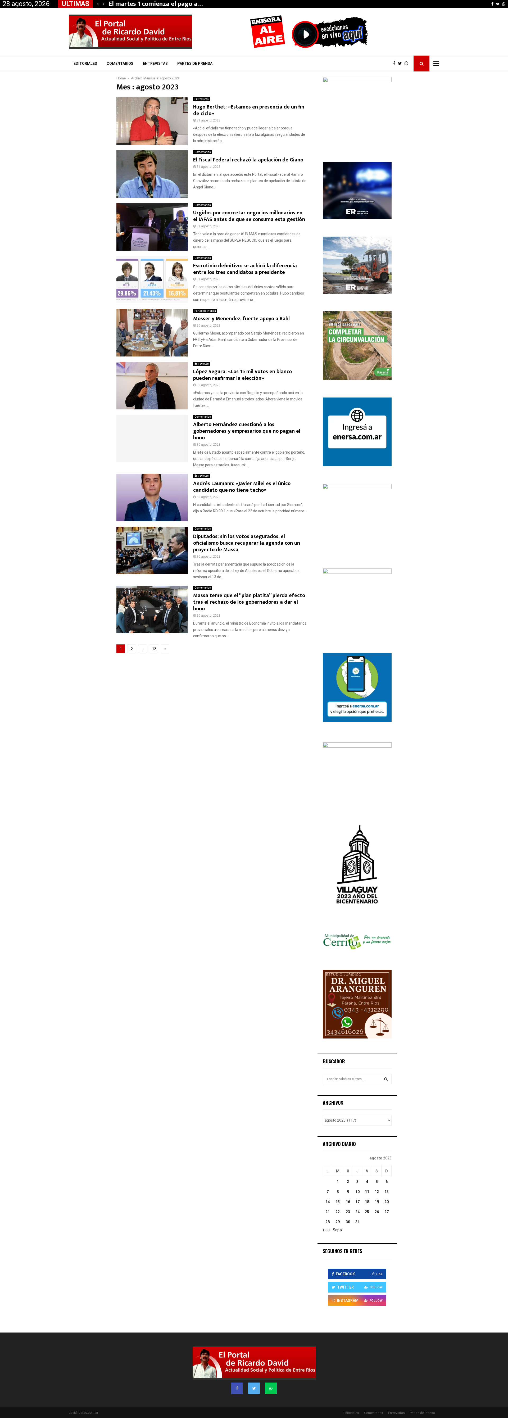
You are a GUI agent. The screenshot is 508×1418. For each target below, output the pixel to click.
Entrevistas (155, 63)
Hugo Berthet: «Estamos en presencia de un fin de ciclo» (248, 110)
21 (327, 1212)
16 (348, 1202)
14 (327, 1202)
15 (337, 1202)
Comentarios (120, 63)
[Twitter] (401, 63)
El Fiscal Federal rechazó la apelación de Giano (248, 159)
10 (357, 1192)
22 (337, 1212)
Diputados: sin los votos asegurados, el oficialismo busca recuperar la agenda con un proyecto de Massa (246, 543)
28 (327, 1222)
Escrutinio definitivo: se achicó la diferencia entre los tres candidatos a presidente (245, 269)
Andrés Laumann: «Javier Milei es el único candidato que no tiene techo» (242, 487)
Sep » (337, 1230)
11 (367, 1192)
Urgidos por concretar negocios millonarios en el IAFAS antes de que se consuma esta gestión (249, 216)
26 (377, 1212)
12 (154, 649)
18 (367, 1202)
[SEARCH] (386, 1079)
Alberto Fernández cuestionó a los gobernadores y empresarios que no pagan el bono (246, 431)
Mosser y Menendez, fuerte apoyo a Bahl (241, 318)
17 (357, 1202)
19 (377, 1202)
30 (348, 1222)
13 (386, 1192)
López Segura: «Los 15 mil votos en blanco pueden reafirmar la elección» (242, 375)
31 (357, 1222)
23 (348, 1212)
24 (357, 1212)
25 (367, 1212)
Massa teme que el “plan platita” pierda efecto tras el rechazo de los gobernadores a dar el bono (249, 602)
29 (337, 1222)
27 (386, 1212)
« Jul (326, 1230)
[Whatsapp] (408, 63)
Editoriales (85, 63)
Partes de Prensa (194, 63)
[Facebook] (395, 63)
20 (386, 1202)
